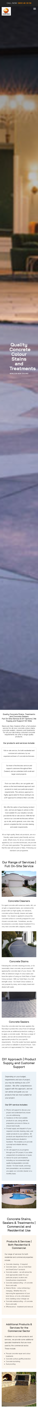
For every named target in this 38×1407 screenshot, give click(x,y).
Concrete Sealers (19, 1021)
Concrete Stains (19, 961)
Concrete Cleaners (19, 900)
